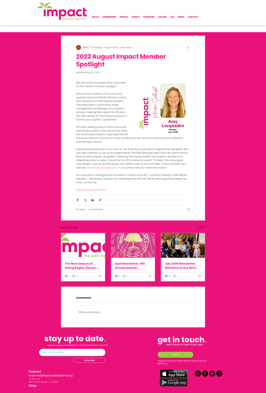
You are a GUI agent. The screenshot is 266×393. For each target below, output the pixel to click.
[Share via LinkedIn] (92, 200)
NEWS (85, 25)
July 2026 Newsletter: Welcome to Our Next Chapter (180, 266)
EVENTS (97, 25)
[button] (201, 26)
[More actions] (188, 47)
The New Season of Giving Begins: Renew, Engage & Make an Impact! (81, 266)
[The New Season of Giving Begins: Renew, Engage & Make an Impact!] (83, 245)
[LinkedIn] (198, 374)
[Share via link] (100, 200)
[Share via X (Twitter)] (85, 200)
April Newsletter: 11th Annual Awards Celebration (130, 266)
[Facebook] (205, 374)
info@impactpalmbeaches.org (54, 375)
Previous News (68, 25)
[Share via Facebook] (77, 200)
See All (201, 227)
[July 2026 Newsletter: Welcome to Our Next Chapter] (183, 245)
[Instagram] (219, 374)
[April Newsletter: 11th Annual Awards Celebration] (133, 245)
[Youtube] (212, 374)
